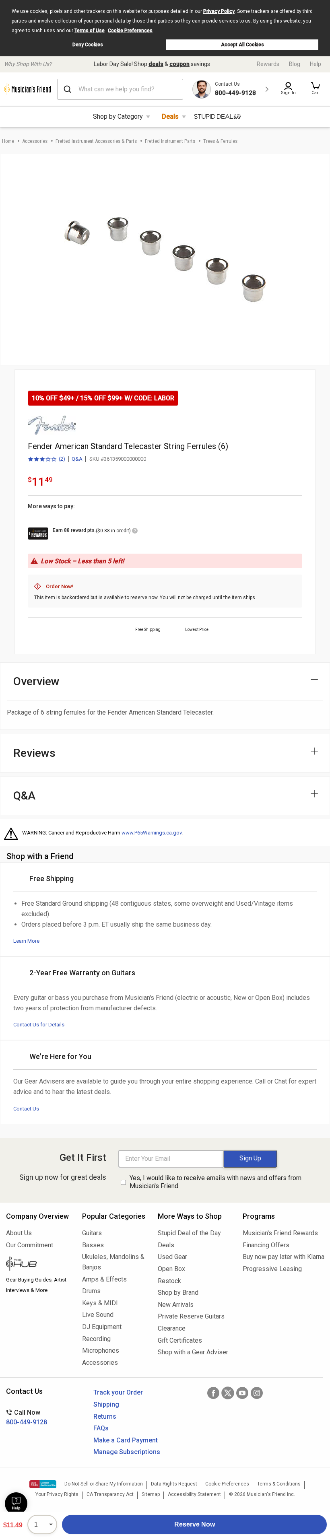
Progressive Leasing (272, 1269)
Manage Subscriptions (126, 1452)
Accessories (34, 141)
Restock (169, 1281)
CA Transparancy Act (110, 1494)
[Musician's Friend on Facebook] (213, 1393)
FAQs (101, 1428)
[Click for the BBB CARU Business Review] (42, 1484)
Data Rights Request (174, 1484)
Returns (104, 1416)
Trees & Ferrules (220, 141)
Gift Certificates (180, 1340)
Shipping (106, 1404)
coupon (179, 64)
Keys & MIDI (100, 1303)
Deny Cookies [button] (87, 44)
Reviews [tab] (34, 753)
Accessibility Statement (194, 1494)
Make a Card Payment (125, 1440)
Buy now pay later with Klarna (283, 1257)
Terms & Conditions (279, 1484)
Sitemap (151, 1494)
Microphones (100, 1350)
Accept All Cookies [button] (242, 44)
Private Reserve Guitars (191, 1316)
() (46, 459)
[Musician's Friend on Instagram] (257, 1393)
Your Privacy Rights (56, 1494)
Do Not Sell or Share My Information (103, 1484)
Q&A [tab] (24, 795)
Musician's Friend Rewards (280, 1233)
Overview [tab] (36, 681)
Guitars (92, 1233)
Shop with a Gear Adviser (193, 1352)
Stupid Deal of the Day (189, 1233)
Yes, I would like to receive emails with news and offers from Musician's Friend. (215, 1182)
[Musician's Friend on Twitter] (228, 1393)
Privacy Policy (219, 11)
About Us (19, 1233)
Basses (93, 1245)
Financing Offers (266, 1245)
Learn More (26, 941)
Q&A (77, 459)
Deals (170, 116)
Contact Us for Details (38, 1025)
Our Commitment (29, 1245)
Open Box (171, 1269)
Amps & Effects (104, 1279)
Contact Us (26, 1109)
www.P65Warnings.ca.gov (152, 833)
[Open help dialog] (16, 1503)
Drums (91, 1291)
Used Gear (172, 1257)
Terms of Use (89, 30)
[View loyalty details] (135, 532)
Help (315, 64)
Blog (294, 64)
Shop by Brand (178, 1292)
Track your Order (118, 1392)
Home (8, 141)
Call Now (26, 1417)
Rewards (268, 64)
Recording (96, 1339)
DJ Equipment (102, 1327)
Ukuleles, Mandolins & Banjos (113, 1262)
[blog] (38, 1265)
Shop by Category (118, 116)
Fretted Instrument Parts (170, 141)
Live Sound (97, 1315)
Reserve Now (194, 1524)
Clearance (172, 1328)
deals (155, 64)
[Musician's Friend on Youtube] (242, 1393)
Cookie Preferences (130, 30)
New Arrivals (176, 1304)
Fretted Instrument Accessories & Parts (96, 141)
